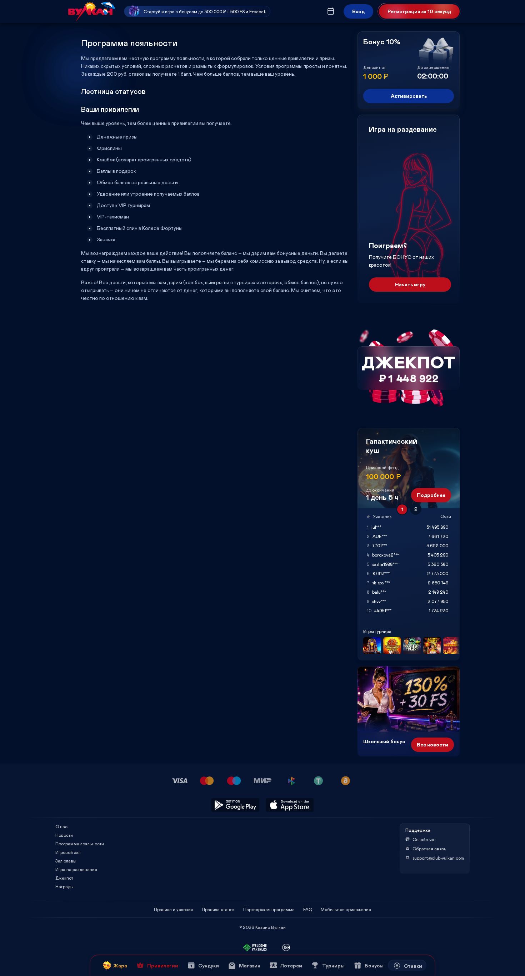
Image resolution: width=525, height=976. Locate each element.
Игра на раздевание (76, 869)
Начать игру (410, 284)
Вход (358, 11)
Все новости (432, 744)
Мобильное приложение (346, 909)
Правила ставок (218, 909)
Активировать (409, 95)
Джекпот (64, 878)
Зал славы (65, 861)
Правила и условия (173, 909)
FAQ (307, 909)
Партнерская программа (269, 909)
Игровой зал (68, 852)
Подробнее (431, 495)
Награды (64, 886)
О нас (61, 826)
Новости (64, 835)
